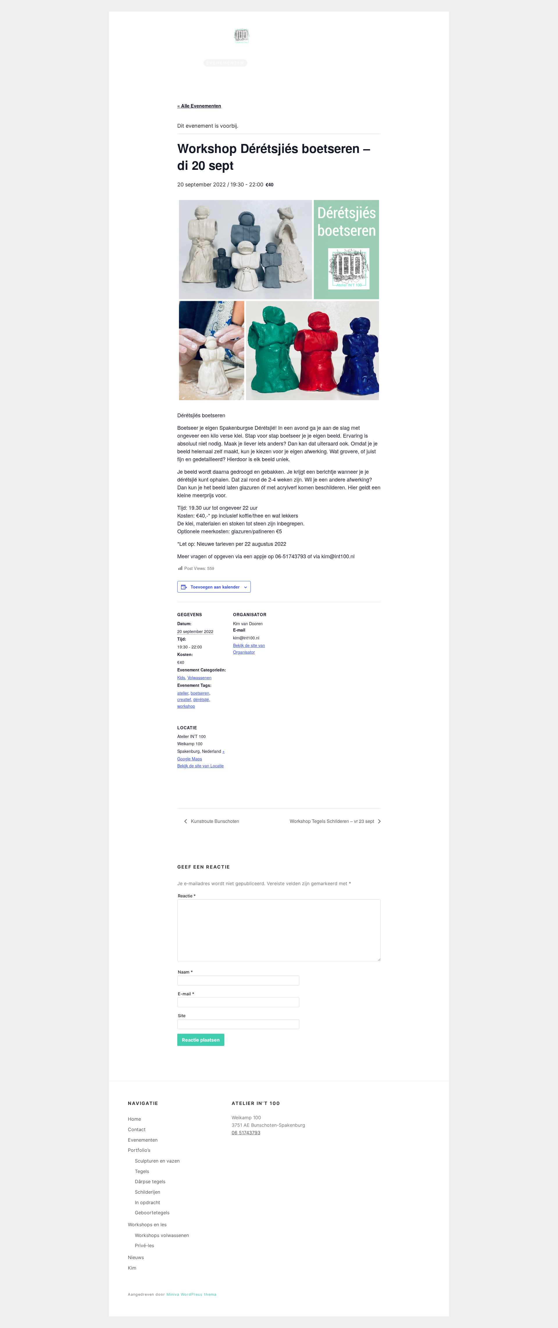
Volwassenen (199, 677)
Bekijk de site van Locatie (200, 766)
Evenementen (225, 63)
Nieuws (379, 63)
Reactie (187, 895)
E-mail (186, 993)
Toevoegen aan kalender (215, 587)
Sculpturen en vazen (157, 1161)
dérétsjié (201, 699)
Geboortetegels (152, 1212)
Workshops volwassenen (162, 1235)
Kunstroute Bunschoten (214, 821)
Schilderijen (147, 1192)
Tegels (142, 1171)
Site (181, 1015)
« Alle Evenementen (199, 105)
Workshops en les (328, 63)
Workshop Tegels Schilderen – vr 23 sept (332, 821)
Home (156, 63)
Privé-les (144, 1245)
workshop (186, 706)
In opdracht (147, 1202)
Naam (185, 971)
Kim (402, 63)
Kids (181, 677)
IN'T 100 (289, 33)
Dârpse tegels (150, 1181)
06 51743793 (246, 1133)
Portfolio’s (270, 63)
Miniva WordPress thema (192, 1294)
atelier (182, 693)
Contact (185, 63)
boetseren (200, 693)
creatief (184, 699)
